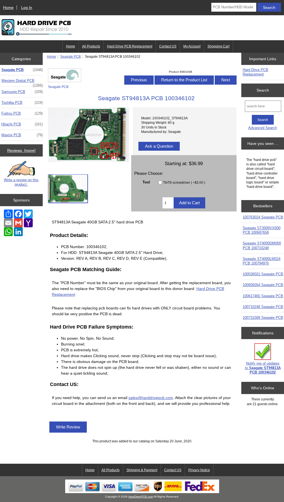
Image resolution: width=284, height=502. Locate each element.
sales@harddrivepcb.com (150, 397)
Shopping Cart (218, 46)
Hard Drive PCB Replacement (129, 46)
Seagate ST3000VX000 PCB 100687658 (261, 230)
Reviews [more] (21, 150)
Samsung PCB (22, 92)
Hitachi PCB (22, 124)
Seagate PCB (70, 56)
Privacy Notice (199, 470)
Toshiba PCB (22, 102)
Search (263, 90)
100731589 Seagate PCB (263, 318)
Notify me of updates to (263, 367)
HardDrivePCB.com (140, 496)
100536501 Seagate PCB (263, 274)
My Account (192, 46)
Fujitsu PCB (22, 113)
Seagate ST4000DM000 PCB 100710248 (262, 245)
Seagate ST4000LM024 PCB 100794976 (261, 261)
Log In (26, 7)
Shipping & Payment (141, 470)
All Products (91, 46)
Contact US (167, 46)
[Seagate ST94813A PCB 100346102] (68, 188)
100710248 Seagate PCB (263, 307)
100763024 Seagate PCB (263, 217)
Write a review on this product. (21, 182)
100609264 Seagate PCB (263, 285)
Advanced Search (262, 128)
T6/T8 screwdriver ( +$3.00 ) (184, 182)
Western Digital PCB (22, 82)
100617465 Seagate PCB (263, 296)
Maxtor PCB (22, 135)
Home (8, 7)
